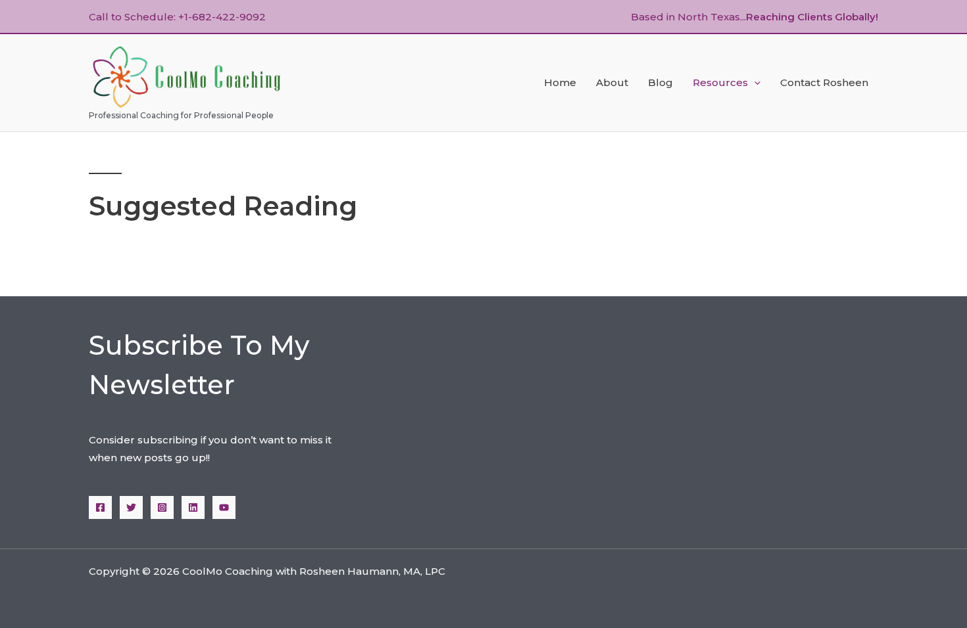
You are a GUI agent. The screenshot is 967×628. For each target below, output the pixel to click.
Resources (720, 82)
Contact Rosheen (824, 82)
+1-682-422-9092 (222, 17)
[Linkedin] (193, 507)
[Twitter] (131, 507)
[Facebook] (100, 507)
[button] (754, 82)
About (612, 82)
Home (560, 82)
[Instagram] (162, 507)
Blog (660, 82)
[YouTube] (224, 507)
